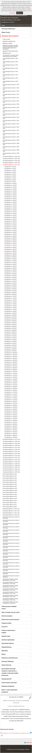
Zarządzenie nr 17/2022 (10, 196)
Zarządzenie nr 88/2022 (10, 330)
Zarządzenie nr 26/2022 (10, 213)
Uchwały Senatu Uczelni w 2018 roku (11, 111)
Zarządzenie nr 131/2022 (10, 411)
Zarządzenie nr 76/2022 (10, 307)
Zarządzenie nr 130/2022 (10, 409)
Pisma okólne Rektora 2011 (10, 504)
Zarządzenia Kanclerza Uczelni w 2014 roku (11, 556)
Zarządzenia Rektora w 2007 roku (11, 468)
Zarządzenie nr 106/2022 (10, 364)
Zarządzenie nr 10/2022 (10, 183)
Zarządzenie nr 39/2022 (10, 238)
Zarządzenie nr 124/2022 (10, 398)
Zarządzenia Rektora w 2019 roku (11, 443)
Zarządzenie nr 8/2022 (10, 180)
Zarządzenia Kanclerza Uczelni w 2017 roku (11, 547)
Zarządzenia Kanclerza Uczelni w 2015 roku (11, 553)
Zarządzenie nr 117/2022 (10, 384)
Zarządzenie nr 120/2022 (10, 390)
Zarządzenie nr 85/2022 (10, 324)
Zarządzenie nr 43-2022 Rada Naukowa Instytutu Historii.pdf (16, 733)
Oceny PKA (4, 626)
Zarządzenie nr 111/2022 (10, 373)
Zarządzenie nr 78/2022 (10, 311)
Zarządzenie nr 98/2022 (10, 349)
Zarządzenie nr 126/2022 (10, 401)
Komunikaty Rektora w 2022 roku (11, 511)
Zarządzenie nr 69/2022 (10, 294)
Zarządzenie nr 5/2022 (10, 174)
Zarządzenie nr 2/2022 (10, 168)
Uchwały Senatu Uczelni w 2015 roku (11, 121)
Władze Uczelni (5, 32)
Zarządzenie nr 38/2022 (10, 236)
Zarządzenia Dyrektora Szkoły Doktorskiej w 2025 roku (10, 583)
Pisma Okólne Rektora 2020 (10, 486)
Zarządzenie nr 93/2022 (10, 339)
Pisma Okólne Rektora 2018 (10, 490)
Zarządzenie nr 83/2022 (10, 321)
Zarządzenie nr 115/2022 (10, 381)
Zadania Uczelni (5, 636)
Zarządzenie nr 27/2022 (10, 215)
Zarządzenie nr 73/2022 (10, 302)
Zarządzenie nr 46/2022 (10, 251)
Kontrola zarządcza (6, 616)
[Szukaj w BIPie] (30, 697)
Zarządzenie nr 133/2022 (10, 415)
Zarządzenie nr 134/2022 (10, 416)
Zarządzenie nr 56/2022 (10, 270)
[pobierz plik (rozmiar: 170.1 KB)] (1, 733)
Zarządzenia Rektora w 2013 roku (11, 455)
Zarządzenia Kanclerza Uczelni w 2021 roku (11, 533)
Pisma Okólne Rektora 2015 (10, 496)
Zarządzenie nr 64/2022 (10, 285)
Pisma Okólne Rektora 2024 (10, 478)
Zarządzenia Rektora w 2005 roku (11, 472)
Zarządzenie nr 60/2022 (10, 277)
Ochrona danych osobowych (9, 682)
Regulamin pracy (7, 53)
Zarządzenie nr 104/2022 (10, 360)
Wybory (3, 654)
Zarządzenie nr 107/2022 (10, 366)
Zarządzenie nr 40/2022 (10, 240)
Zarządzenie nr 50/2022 (10, 259)
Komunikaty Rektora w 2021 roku (11, 513)
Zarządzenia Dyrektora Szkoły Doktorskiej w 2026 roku (10, 579)
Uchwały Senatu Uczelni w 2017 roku (11, 114)
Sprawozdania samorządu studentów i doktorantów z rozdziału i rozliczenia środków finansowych (9, 672)
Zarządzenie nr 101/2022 (10, 354)
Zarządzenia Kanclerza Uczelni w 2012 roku (11, 563)
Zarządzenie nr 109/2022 (10, 369)
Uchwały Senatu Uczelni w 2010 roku (11, 137)
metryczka (29, 742)
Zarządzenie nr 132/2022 (10, 413)
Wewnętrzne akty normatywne (9, 17)
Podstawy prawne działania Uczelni (8, 607)
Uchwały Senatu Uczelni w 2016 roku (11, 117)
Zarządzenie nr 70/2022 (10, 296)
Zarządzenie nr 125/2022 (10, 399)
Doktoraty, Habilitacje (7, 661)
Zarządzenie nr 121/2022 (10, 392)
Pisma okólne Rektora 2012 (10, 502)
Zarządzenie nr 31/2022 (10, 223)
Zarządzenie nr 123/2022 (10, 396)
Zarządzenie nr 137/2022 (10, 422)
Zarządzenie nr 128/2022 (10, 405)
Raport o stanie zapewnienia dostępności (9, 691)
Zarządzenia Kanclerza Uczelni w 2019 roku (11, 540)
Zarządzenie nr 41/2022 (10, 242)
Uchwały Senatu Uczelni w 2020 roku (11, 104)
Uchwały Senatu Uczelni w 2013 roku (11, 127)
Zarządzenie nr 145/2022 (10, 437)
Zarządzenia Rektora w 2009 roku (11, 464)
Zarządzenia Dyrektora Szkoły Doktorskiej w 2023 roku (10, 589)
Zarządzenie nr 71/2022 (10, 298)
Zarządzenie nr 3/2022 (10, 170)
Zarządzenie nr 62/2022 (10, 281)
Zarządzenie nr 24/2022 (10, 210)
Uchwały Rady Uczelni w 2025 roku (10, 62)
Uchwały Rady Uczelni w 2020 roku (10, 78)
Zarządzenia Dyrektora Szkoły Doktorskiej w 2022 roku (10, 592)
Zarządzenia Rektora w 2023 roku (11, 162)
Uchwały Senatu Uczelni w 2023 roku (11, 95)
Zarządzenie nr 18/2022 (10, 198)
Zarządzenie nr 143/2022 (10, 433)
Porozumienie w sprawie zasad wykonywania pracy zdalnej (10, 55)
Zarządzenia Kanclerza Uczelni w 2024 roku (11, 524)
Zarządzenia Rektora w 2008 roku (11, 466)
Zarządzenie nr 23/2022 (10, 208)
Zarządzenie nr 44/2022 (10, 247)
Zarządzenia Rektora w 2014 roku (11, 453)
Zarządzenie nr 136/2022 (10, 420)
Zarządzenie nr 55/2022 (10, 268)
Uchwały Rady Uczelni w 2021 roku (10, 75)
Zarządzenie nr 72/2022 (10, 300)
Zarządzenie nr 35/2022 (10, 230)
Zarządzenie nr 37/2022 (10, 234)
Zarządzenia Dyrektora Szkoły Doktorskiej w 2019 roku (10, 602)
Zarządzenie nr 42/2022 (10, 243)
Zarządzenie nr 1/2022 (10, 166)
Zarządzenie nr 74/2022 (10, 304)
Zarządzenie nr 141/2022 (10, 430)
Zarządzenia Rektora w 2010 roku (11, 462)
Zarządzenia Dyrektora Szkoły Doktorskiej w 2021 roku (10, 596)
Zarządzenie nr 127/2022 (10, 403)
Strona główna (5, 15)
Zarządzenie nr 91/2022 (10, 336)
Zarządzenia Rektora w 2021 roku (11, 439)
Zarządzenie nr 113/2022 (10, 377)
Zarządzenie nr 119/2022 (10, 388)
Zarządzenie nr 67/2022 (10, 290)
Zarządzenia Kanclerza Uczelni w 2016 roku (11, 550)
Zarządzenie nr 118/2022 (10, 386)
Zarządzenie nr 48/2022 (10, 255)
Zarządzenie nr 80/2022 (10, 315)
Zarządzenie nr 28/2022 (10, 217)
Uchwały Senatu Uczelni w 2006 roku (11, 150)
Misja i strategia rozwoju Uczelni (10, 612)
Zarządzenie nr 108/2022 (10, 368)
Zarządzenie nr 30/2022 (10, 221)
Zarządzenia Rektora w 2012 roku (11, 457)
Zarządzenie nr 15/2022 (10, 193)
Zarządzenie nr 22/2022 (10, 206)
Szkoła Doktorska (6, 665)
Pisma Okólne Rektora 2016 (10, 494)
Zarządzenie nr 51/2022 (10, 260)
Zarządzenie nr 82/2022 (10, 319)
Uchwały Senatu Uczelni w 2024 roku (11, 91)
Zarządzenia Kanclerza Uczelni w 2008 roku (11, 576)
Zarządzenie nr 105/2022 (10, 362)
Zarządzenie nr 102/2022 (10, 356)
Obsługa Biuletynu (6, 647)
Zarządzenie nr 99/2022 (10, 351)
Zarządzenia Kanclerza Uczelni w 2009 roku (11, 573)
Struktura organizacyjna (7, 640)
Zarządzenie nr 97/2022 (10, 347)
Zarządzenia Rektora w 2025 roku (11, 158)
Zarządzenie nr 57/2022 (10, 272)
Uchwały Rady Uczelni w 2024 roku (10, 65)
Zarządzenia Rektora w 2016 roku (11, 449)
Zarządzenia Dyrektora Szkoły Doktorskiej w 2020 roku (10, 599)
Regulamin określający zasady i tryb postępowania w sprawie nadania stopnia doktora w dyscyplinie (10, 47)
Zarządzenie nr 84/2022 (10, 322)
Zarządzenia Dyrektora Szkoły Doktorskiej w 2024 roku (10, 586)
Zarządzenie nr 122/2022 (10, 394)
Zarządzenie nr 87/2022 (10, 328)
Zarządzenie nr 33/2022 (10, 227)
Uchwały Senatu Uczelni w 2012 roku (11, 131)
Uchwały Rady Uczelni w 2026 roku (10, 59)
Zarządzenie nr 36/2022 (10, 232)
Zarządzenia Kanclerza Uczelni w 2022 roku (11, 530)
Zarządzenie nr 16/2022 (10, 195)
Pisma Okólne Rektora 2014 (10, 498)
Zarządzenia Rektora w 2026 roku (11, 156)
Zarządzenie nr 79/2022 (10, 313)
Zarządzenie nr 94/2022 (10, 341)
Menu (3, 25)
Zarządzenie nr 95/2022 (10, 343)
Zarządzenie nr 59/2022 (10, 275)
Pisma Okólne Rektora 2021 (10, 484)
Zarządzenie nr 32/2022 (10, 225)
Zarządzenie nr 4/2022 (10, 172)
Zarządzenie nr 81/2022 (10, 317)
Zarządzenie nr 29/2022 (10, 219)
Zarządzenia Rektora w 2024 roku (11, 160)
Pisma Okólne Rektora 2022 (10, 482)
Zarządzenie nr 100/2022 (10, 352)
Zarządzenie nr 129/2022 (10, 407)
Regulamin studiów (7, 43)
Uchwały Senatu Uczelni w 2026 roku (11, 85)
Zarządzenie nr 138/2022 (10, 424)
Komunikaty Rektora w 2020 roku (11, 515)
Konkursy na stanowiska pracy (9, 658)
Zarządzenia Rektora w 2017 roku (11, 447)
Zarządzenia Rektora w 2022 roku (10, 20)
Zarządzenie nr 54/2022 (10, 266)
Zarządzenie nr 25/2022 (10, 212)
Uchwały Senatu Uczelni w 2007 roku (11, 147)
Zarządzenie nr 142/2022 (10, 431)
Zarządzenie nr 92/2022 (10, 337)
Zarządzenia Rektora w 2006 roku (11, 470)
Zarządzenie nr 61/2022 (10, 279)
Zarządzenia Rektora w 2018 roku (11, 445)
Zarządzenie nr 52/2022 (10, 262)
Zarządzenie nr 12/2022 (10, 187)
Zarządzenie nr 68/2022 (10, 292)
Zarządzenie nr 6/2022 (10, 176)
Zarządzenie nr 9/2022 (10, 181)
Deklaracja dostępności (7, 686)
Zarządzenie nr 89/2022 (10, 332)
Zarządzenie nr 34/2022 (10, 228)
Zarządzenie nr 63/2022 (10, 283)
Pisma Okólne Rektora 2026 (10, 474)
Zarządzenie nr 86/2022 (10, 326)
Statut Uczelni (6, 39)
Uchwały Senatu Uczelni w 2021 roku (11, 101)
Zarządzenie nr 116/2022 (10, 383)
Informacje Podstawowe (8, 29)
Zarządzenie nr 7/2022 (10, 178)
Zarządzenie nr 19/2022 (10, 200)
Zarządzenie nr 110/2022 (10, 371)
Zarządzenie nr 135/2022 (10, 418)
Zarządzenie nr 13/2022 (10, 189)
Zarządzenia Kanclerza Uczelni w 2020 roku (11, 537)
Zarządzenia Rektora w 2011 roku (11, 459)
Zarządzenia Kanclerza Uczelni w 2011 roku (11, 566)
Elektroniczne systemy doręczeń (10, 619)
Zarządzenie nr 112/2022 (10, 375)
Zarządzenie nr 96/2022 (10, 345)
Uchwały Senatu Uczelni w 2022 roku (11, 98)
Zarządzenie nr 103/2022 (10, 358)
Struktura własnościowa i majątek (8, 631)
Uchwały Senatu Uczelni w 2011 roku (11, 134)
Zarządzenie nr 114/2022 (10, 379)
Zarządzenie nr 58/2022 (10, 274)
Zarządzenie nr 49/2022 (10, 257)
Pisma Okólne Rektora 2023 (10, 480)
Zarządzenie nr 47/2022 (10, 253)
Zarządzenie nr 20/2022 (10, 202)
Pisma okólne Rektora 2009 (10, 506)
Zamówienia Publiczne (7, 643)
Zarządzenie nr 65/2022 (10, 287)
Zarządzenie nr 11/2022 (10, 185)
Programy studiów (6, 623)
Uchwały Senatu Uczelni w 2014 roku (11, 124)
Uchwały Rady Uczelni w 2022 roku (10, 72)
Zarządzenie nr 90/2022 (10, 334)
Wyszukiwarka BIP (6, 679)
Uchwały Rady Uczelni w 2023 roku (10, 68)
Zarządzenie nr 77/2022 (10, 309)
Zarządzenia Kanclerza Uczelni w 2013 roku (11, 560)
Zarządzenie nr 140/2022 (10, 428)
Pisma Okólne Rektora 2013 (10, 500)
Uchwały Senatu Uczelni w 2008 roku (11, 144)
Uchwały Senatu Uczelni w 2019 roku (11, 108)
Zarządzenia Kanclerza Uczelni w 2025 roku (11, 520)
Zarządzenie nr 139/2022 (10, 426)
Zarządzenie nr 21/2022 (10, 204)
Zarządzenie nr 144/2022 (10, 435)
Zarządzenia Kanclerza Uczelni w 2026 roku (11, 517)
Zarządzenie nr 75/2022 (10, 305)
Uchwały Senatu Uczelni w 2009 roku (11, 140)
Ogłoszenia (4, 650)
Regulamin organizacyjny (9, 41)
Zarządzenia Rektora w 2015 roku (11, 451)
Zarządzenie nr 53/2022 (10, 264)
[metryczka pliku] (31, 733)
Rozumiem (19, 13)
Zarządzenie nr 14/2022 (10, 191)
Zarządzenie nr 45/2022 (10, 249)
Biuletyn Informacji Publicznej (18, 15)
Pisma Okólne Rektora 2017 (10, 492)
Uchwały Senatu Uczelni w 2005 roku (11, 153)
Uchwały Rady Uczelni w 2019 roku (10, 82)
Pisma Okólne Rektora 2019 (10, 488)
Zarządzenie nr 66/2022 (10, 289)
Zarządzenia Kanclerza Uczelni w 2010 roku (11, 569)
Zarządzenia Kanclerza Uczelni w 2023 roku (11, 527)
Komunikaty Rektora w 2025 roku (11, 509)
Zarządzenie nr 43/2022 (7, 22)
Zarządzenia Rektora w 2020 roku (11, 441)
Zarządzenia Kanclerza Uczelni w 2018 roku (11, 543)
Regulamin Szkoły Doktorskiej (10, 51)
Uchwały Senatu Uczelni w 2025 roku (11, 88)
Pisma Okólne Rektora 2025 (10, 476)
